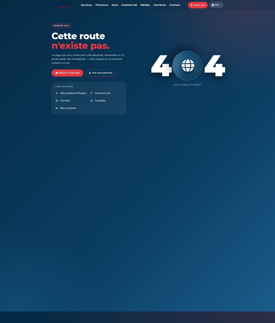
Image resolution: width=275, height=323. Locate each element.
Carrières (159, 4)
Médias (145, 4)
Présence (102, 4)
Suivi (115, 4)
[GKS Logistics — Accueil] (62, 5)
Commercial (129, 4)
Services (86, 4)
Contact (174, 4)
